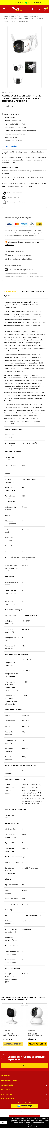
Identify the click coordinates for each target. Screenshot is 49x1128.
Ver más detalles (9, 146)
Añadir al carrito (13, 1044)
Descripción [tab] (10, 291)
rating (7, 296)
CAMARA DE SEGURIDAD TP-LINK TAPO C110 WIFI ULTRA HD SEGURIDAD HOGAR (12, 1035)
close (3, 1123)
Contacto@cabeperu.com (21, 269)
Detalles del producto (33, 291)
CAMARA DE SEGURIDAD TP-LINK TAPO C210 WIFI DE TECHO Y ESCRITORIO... (36, 1035)
